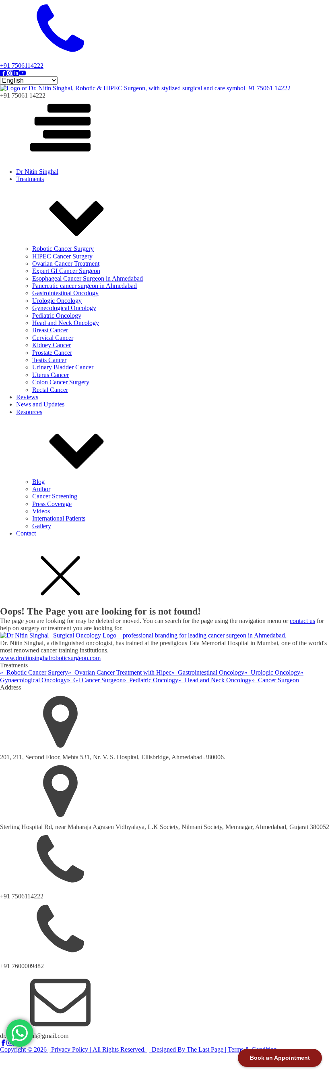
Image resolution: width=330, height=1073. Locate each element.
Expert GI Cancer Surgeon (66, 270)
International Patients (58, 518)
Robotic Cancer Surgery (63, 248)
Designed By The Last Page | (189, 1049)
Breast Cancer (50, 330)
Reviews (27, 397)
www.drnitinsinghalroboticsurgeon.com (50, 657)
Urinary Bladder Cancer (62, 367)
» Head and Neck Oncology (215, 680)
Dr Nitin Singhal (37, 171)
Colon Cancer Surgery (60, 382)
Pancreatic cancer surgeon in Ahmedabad (84, 285)
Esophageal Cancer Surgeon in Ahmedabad (87, 278)
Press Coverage (52, 503)
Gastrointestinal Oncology (65, 293)
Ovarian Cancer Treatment (65, 263)
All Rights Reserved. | (121, 1049)
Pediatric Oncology (56, 315)
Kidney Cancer (51, 345)
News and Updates (40, 404)
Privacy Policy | (71, 1049)
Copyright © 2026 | (25, 1049)
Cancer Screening (54, 496)
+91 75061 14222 (268, 88)
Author (41, 488)
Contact (26, 533)
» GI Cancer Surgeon (95, 680)
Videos (41, 511)
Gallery (41, 526)
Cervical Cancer (52, 337)
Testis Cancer (49, 359)
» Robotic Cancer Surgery (34, 672)
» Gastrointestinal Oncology (207, 672)
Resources (29, 411)
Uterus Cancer (50, 374)
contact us (302, 620)
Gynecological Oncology (64, 307)
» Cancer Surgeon (275, 680)
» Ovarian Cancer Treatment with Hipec (119, 672)
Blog (38, 481)
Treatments (30, 178)
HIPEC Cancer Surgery (62, 256)
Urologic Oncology (57, 300)
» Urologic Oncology (272, 672)
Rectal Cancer (50, 389)
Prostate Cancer (52, 352)
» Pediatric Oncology (150, 680)
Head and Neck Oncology (65, 322)
